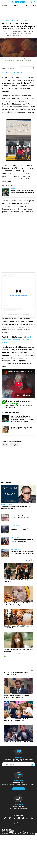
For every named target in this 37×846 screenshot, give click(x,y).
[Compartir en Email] (18, 72)
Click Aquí (18, 789)
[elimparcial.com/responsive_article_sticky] (36, 834)
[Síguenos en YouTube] (18, 818)
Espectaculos (17, 20)
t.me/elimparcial (18, 806)
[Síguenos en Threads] (27, 818)
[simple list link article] (18, 494)
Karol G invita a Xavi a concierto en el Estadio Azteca (16, 339)
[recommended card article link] (5, 192)
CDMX (10, 5)
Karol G (25, 20)
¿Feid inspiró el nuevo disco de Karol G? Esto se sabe (23, 428)
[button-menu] (2, 2)
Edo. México (18, 5)
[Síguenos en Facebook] (5, 818)
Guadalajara (27, 5)
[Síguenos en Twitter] (10, 818)
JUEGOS (4, 5)
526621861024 (18, 782)
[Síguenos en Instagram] (14, 818)
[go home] (18, 830)
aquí (13, 407)
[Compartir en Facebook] (7, 72)
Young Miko (14, 445)
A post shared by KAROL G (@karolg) (18, 314)
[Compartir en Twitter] (10, 72)
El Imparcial (6, 20)
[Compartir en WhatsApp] (3, 72)
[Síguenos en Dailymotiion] (32, 818)
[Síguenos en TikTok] (23, 818)
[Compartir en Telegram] (14, 72)
